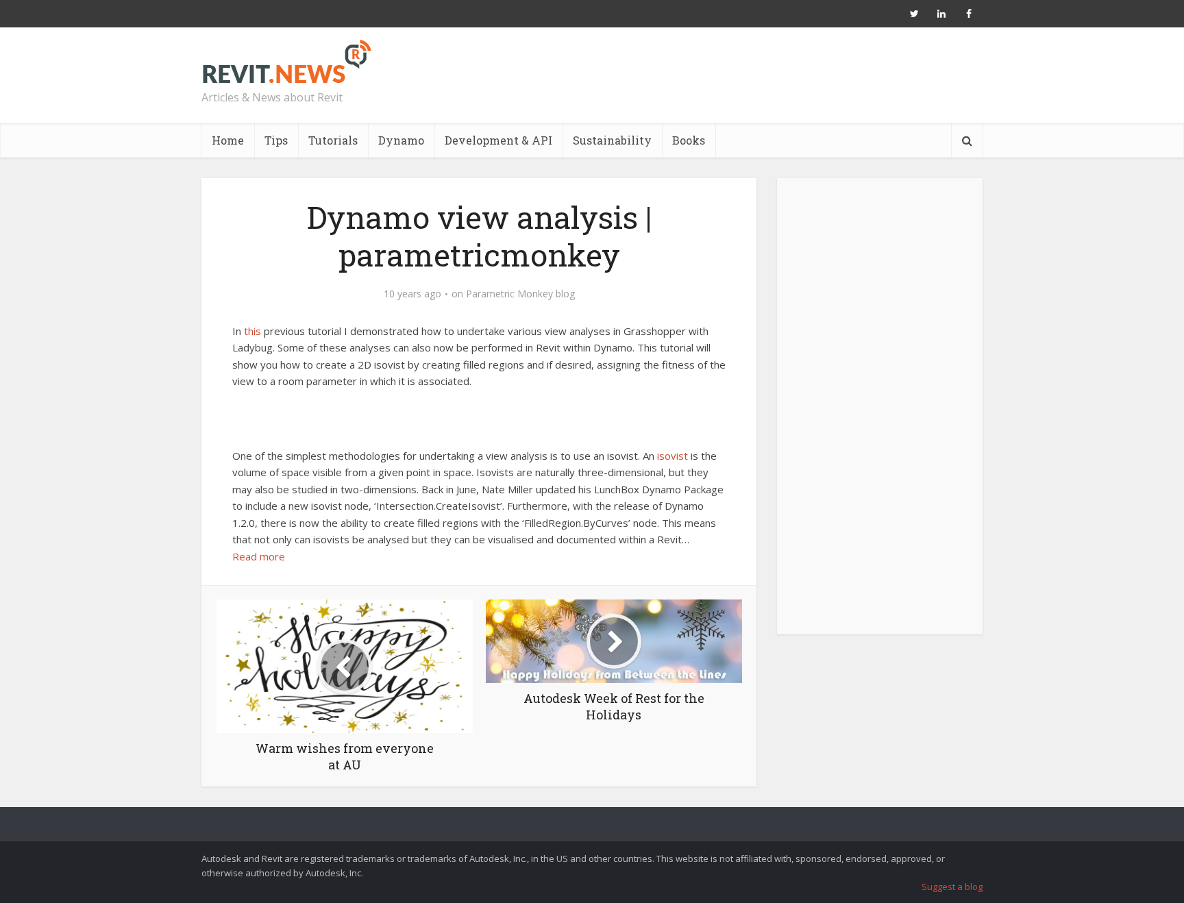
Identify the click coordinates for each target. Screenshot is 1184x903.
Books (688, 140)
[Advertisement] (880, 413)
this (252, 331)
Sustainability (612, 140)
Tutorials (333, 140)
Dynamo (401, 140)
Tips (276, 140)
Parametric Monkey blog (520, 294)
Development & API (498, 140)
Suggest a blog (952, 886)
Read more (258, 556)
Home (228, 140)
